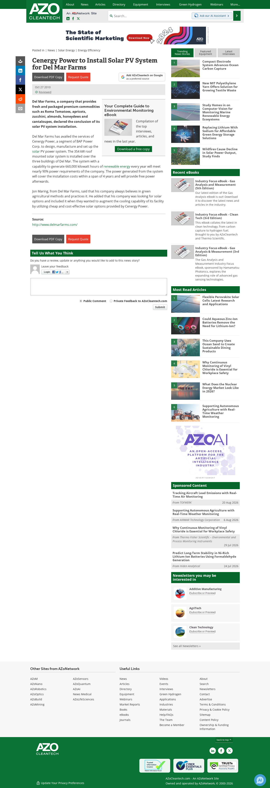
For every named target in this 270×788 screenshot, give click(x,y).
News (51, 50)
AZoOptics (37, 694)
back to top (223, 739)
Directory (126, 689)
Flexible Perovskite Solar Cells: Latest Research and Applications (220, 300)
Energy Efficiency (89, 50)
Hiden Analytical (190, 566)
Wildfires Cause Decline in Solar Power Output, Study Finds (220, 152)
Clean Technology (201, 627)
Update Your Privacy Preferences (62, 783)
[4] (185, 134)
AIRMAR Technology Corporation (200, 520)
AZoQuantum (82, 684)
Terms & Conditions (213, 704)
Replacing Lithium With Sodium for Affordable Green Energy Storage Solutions (220, 132)
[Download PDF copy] (20, 61)
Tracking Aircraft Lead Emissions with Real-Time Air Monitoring (205, 494)
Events (164, 684)
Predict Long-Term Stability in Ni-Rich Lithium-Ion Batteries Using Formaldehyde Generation (204, 556)
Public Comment (94, 301)
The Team (166, 720)
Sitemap (205, 715)
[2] (185, 90)
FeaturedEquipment (205, 53)
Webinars (126, 699)
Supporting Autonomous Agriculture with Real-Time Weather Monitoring (220, 411)
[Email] (20, 108)
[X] (20, 89)
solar (36, 151)
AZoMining (37, 704)
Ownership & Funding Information (214, 727)
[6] (185, 412)
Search (204, 684)
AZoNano (36, 684)
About (204, 679)
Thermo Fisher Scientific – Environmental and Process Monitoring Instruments (204, 539)
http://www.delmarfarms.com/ (54, 224)
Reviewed (45, 92)
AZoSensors (80, 679)
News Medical (82, 694)
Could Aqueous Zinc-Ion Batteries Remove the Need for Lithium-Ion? (220, 322)
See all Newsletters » (187, 646)
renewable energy (117, 166)
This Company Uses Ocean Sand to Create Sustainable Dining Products (218, 346)
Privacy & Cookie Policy (214, 709)
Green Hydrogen (170, 694)
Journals (125, 720)
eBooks (124, 715)
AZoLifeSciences (83, 699)
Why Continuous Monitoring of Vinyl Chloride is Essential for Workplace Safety (220, 367)
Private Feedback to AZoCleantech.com (140, 301)
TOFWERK (186, 502)
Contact (205, 694)
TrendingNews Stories (182, 53)
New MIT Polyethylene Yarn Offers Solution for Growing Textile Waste (220, 86)
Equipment (127, 694)
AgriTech (195, 608)
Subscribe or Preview (202, 593)
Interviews (166, 689)
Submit (160, 307)
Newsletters (207, 689)
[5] (185, 156)
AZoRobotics (38, 689)
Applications (168, 699)
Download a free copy (133, 149)
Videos (164, 679)
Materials (166, 709)
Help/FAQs (166, 715)
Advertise (206, 699)
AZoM (34, 679)
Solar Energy (66, 50)
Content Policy (209, 720)
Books (123, 709)
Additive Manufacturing (205, 589)
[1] (185, 68)
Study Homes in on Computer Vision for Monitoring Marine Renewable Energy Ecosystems (217, 112)
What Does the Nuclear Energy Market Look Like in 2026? (220, 387)
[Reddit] (20, 99)
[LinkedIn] (20, 70)
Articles (124, 684)
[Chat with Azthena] (260, 780)
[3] (185, 111)
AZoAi (76, 689)
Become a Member (172, 725)
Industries (166, 704)
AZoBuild (36, 699)
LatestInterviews (229, 53)
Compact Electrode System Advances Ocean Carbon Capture (220, 64)
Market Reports (130, 704)
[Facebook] (20, 80)
